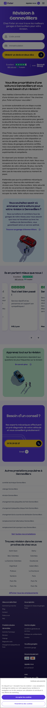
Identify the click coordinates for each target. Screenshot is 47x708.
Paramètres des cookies (24, 704)
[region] (23, 693)
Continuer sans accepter (37, 681)
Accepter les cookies (23, 697)
